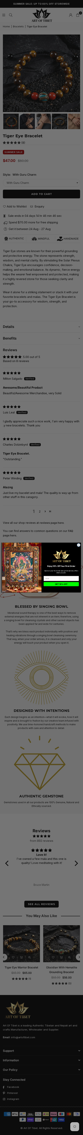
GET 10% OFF (61, 584)
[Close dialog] (78, 544)
